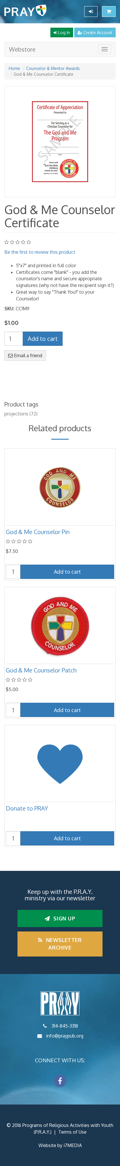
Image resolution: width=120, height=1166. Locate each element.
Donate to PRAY (27, 808)
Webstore (22, 49)
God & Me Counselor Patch (41, 670)
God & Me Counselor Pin (38, 532)
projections (16, 414)
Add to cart (43, 338)
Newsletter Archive (63, 944)
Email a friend (27, 355)
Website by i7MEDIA (60, 1145)
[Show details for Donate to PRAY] (60, 764)
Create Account (97, 32)
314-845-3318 (65, 1026)
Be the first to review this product (39, 252)
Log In (63, 32)
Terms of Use (72, 1132)
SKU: (9, 308)
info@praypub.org (64, 1036)
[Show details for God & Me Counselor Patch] (60, 626)
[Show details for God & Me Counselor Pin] (60, 487)
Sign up (63, 918)
